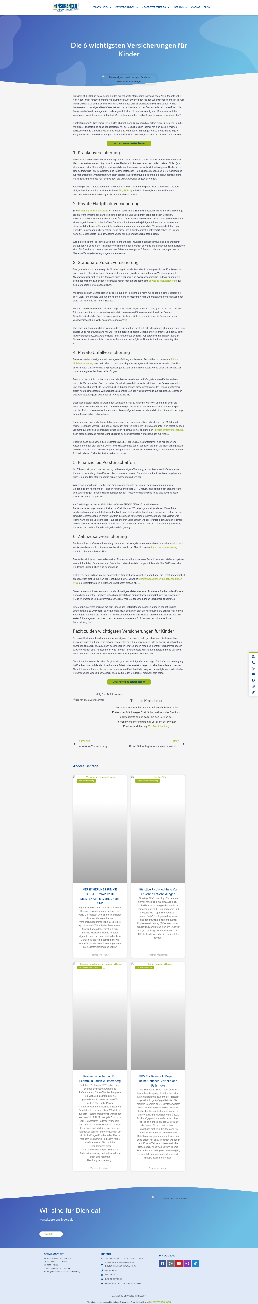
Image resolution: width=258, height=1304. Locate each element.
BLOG (207, 7)
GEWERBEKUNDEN (125, 7)
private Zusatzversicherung (163, 281)
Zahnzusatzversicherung (164, 547)
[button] (6, 1297)
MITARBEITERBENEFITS (154, 7)
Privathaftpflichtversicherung (93, 211)
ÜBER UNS (178, 7)
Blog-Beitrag (125, 191)
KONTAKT (195, 7)
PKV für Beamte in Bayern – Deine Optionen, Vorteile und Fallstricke (158, 1080)
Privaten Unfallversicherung (168, 430)
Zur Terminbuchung (158, 726)
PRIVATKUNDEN (100, 7)
